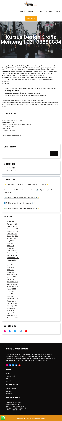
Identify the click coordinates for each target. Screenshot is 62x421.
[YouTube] (26, 331)
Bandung (9, 391)
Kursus (9, 170)
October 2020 (12, 303)
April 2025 (10, 246)
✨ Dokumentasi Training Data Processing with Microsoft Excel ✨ (26, 184)
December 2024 (12, 253)
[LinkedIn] (20, 331)
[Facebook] (10, 331)
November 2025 (12, 231)
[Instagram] (5, 331)
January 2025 (12, 250)
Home (8, 373)
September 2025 (13, 236)
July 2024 (10, 262)
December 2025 (12, 229)
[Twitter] (15, 331)
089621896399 (16, 410)
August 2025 (11, 238)
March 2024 (11, 272)
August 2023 (11, 289)
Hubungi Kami (10, 376)
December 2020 (12, 298)
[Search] (54, 153)
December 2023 (12, 279)
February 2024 (12, 274)
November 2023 (12, 282)
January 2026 (12, 226)
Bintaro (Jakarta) (11, 388)
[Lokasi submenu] (59, 11)
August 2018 (11, 308)
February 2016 (12, 315)
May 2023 (10, 296)
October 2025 (12, 233)
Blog (7, 378)
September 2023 (13, 286)
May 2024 (10, 267)
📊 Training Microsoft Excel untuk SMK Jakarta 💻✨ (21, 208)
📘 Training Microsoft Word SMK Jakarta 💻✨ (19, 203)
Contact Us (31, 18)
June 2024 (10, 265)
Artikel (9, 168)
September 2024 (13, 258)
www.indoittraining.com (14, 135)
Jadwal (8, 381)
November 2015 (12, 318)
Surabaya (9, 393)
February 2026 (12, 224)
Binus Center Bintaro (17, 348)
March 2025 (11, 248)
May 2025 (10, 243)
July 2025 (10, 241)
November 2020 (12, 301)
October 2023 (12, 284)
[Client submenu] (32, 11)
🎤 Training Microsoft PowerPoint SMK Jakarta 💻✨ (21, 197)
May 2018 (10, 310)
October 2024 (12, 255)
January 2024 (12, 277)
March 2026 (11, 221)
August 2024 (11, 260)
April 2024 (10, 270)
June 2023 (10, 294)
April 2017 (10, 313)
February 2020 (12, 306)
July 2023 (10, 291)
